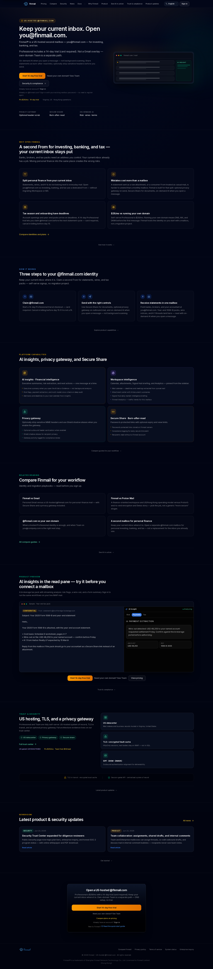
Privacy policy (140, 949)
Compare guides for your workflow (105, 451)
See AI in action (117, 4)
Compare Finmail (124, 949)
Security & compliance (32, 83)
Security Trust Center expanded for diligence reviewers (53, 835)
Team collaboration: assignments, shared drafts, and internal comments (150, 835)
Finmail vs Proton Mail (122, 498)
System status (171, 949)
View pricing (137, 678)
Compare (53, 4)
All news (187, 820)
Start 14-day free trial (32, 76)
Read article (27, 848)
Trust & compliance (134, 4)
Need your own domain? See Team (63, 76)
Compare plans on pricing (106, 918)
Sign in (184, 4)
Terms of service (155, 949)
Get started (105, 861)
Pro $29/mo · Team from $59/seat (57, 749)
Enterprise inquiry (187, 949)
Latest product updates (105, 790)
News (72, 4)
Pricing (43, 4)
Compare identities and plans (32, 234)
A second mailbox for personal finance (131, 521)
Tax (144, 615)
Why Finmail (93, 4)
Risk (128, 615)
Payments (136, 615)
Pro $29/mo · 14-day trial (29, 100)
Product (105, 4)
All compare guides (28, 542)
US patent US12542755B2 (30, 749)
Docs (80, 4)
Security (63, 4)
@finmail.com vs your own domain (41, 521)
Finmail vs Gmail (31, 498)
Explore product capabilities (105, 330)
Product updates (152, 4)
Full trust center (26, 744)
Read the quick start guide (114, 926)
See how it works (105, 245)
